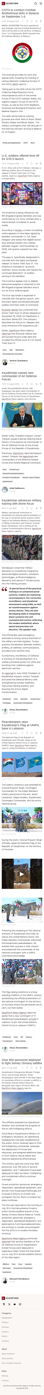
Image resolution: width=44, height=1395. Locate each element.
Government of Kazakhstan (23, 703)
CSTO (26, 143)
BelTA (15, 84)
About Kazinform (8, 1354)
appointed (28, 456)
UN (22, 1037)
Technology (7, 703)
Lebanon (29, 1037)
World (4, 1336)
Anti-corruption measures (11, 1363)
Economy (5, 1327)
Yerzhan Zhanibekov (19, 361)
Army (32, 143)
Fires (13, 1264)
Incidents (28, 1264)
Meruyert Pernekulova (19, 1279)
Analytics (5, 1332)
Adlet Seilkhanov (17, 488)
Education (24, 699)
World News (20, 350)
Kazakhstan (7, 699)
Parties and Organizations (12, 143)
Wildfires (6, 1264)
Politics (5, 1322)
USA (11, 350)
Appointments (8, 481)
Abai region (7, 1268)
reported (6, 333)
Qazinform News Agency (14, 1012)
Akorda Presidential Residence (13, 473)
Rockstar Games (10, 310)
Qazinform (22, 176)
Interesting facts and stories (12, 354)
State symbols (21, 1041)
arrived (32, 1019)
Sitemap (5, 1376)
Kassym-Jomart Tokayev (31, 477)
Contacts (5, 1380)
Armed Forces (14, 469)
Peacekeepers (8, 1041)
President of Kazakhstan (11, 477)
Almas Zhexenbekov (19, 710)
